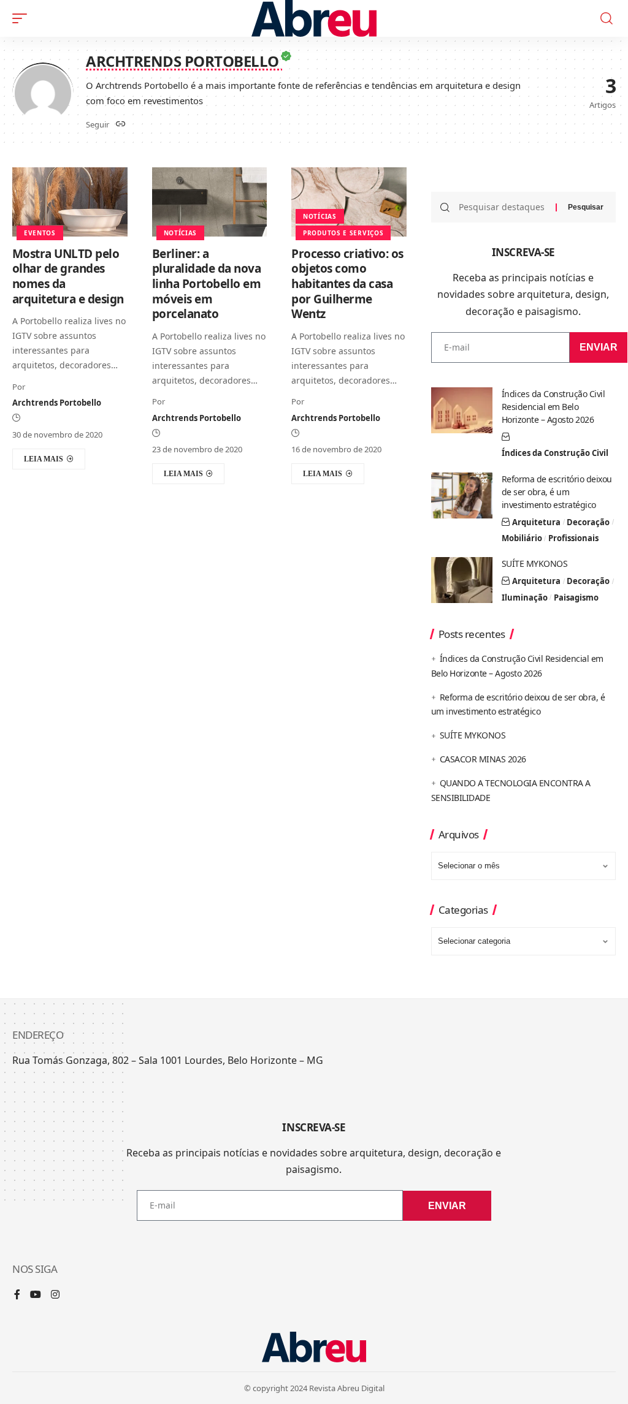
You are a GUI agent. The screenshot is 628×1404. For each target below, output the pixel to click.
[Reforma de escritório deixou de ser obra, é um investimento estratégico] (461, 495)
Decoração (588, 522)
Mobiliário (522, 538)
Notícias (180, 233)
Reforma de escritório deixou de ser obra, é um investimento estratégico (557, 491)
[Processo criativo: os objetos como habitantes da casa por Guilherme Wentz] (349, 202)
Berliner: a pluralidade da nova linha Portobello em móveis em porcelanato (206, 284)
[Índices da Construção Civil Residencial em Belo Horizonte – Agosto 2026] (461, 410)
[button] (22, 18)
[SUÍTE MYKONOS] (461, 580)
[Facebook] (17, 1295)
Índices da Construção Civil (555, 452)
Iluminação (525, 597)
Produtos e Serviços (343, 233)
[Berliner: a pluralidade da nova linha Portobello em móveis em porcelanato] (209, 202)
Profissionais (573, 538)
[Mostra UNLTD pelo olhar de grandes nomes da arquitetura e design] (70, 202)
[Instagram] (55, 1295)
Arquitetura (536, 522)
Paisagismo (576, 597)
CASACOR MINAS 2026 (483, 759)
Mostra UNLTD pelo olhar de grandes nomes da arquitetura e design (68, 276)
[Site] (121, 125)
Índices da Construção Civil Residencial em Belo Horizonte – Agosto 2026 (553, 406)
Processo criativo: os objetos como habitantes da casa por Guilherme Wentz (347, 284)
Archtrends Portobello (56, 402)
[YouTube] (35, 1295)
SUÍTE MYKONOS (535, 563)
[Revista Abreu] (314, 18)
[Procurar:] (503, 207)
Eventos (40, 233)
